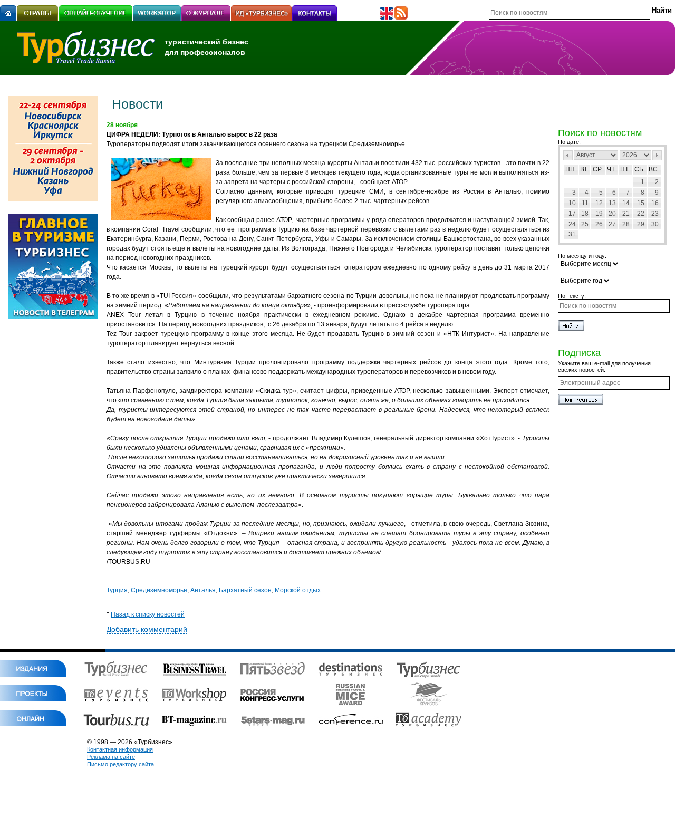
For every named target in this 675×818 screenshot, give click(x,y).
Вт (583, 169)
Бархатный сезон (245, 590)
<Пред (568, 155)
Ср (597, 169)
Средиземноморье (159, 590)
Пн (570, 169)
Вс (653, 169)
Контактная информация (120, 749)
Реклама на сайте (111, 757)
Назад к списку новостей (148, 614)
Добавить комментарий (147, 629)
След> (657, 155)
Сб (638, 169)
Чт (611, 169)
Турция (117, 590)
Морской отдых (298, 590)
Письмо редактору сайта (120, 764)
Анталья (203, 590)
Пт (624, 169)
